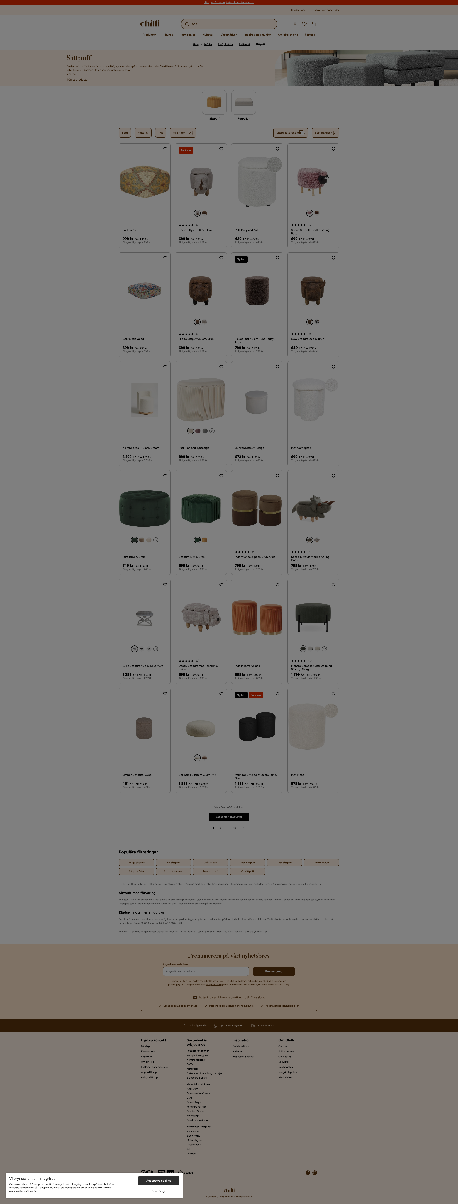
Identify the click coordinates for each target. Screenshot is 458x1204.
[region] (94, 1185)
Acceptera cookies (158, 1180)
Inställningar (159, 1191)
